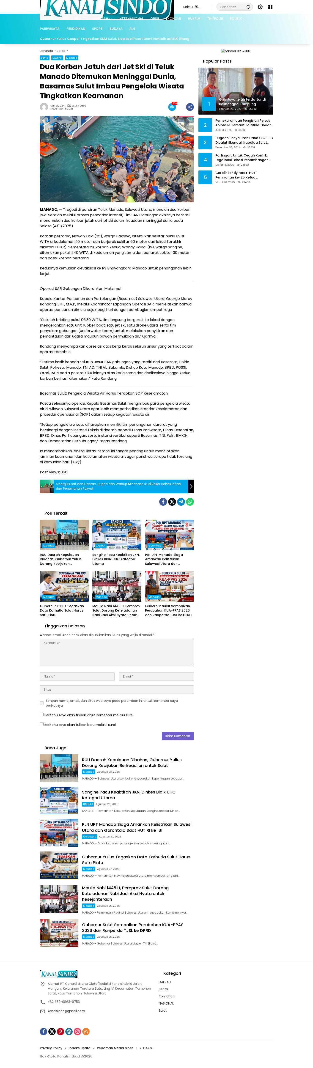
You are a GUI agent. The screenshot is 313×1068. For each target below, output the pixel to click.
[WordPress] (69, 1031)
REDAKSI (146, 1048)
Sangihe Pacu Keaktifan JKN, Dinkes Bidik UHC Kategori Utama (116, 559)
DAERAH (57, 58)
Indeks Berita (80, 1048)
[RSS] (86, 1031)
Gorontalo (154, 545)
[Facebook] (163, 502)
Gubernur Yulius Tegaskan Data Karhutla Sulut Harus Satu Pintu (62, 610)
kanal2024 (57, 105)
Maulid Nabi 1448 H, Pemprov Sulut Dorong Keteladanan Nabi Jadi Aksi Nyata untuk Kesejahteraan (116, 611)
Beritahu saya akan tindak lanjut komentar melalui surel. (89, 715)
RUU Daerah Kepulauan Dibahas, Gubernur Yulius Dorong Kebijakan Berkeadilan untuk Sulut (61, 559)
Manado (71, 58)
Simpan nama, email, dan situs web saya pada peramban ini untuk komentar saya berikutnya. (112, 703)
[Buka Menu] (270, 7)
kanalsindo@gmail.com (66, 1011)
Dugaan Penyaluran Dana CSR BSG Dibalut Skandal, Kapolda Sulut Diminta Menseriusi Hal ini (244, 140)
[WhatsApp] (190, 502)
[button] (248, 7)
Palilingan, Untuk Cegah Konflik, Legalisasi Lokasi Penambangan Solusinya (242, 157)
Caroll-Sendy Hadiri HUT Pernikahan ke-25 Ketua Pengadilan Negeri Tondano (238, 175)
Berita (44, 58)
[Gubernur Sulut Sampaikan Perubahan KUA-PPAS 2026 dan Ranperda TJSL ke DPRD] (169, 586)
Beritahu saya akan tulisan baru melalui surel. (80, 724)
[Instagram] (77, 1031)
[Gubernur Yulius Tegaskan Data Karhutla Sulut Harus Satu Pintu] (64, 586)
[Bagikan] (190, 107)
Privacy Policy (51, 1048)
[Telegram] (181, 502)
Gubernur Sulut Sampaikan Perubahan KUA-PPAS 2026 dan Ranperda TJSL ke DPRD (168, 610)
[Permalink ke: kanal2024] (45, 107)
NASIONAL (166, 1003)
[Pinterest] (60, 1031)
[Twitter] (172, 502)
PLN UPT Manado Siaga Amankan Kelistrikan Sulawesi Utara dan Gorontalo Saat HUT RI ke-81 (169, 559)
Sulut (163, 1010)
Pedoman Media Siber (115, 1048)
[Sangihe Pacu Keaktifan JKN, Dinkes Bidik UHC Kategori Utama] (116, 535)
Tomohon (167, 996)
